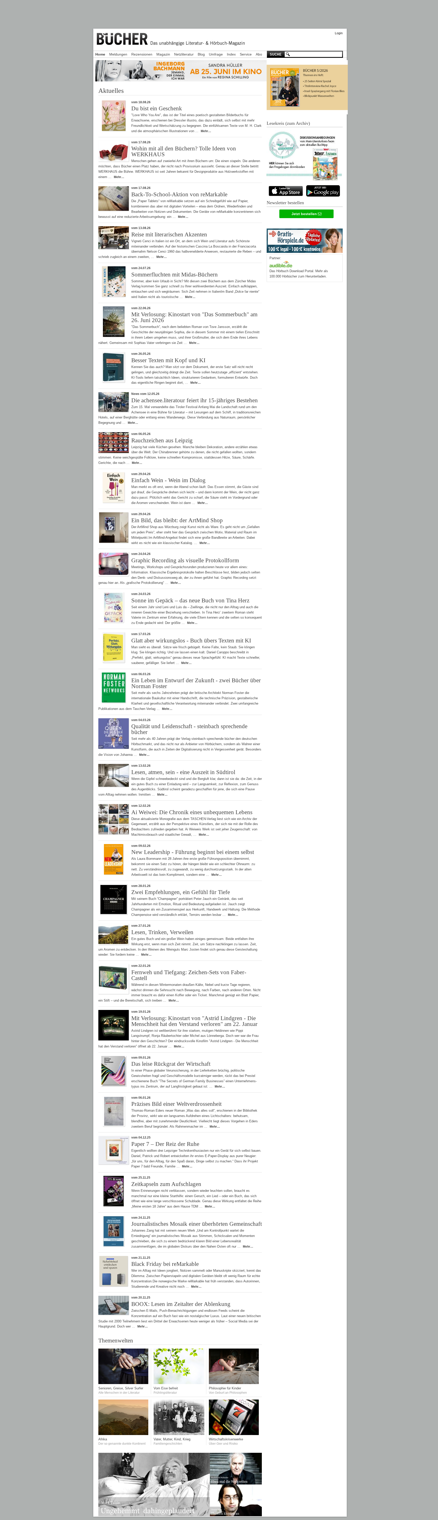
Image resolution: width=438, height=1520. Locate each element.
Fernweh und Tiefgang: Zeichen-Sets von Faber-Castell (188, 975)
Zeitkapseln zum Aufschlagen (166, 1184)
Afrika (102, 1439)
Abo (259, 54)
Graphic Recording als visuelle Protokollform (185, 560)
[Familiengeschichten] (179, 1434)
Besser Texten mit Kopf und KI (168, 360)
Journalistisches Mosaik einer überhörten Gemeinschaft (196, 1224)
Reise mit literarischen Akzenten (169, 234)
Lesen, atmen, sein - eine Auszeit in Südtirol (183, 772)
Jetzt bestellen (304, 214)
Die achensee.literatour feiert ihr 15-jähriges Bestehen (194, 400)
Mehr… (206, 131)
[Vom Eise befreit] (179, 1383)
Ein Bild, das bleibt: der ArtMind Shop (177, 520)
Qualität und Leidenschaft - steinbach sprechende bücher (189, 729)
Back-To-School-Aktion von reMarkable (179, 194)
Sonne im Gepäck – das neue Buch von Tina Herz (190, 600)
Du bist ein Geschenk (156, 108)
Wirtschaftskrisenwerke (226, 1439)
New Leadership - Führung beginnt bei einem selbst (192, 852)
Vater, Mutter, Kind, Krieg (172, 1439)
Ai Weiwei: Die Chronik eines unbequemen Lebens (191, 812)
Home (100, 54)
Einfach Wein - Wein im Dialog (168, 480)
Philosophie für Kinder (225, 1388)
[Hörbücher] (280, 264)
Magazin (163, 54)
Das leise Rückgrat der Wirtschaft (170, 1064)
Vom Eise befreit (166, 1388)
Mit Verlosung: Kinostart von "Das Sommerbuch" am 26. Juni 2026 (194, 317)
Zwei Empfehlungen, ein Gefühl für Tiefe (180, 892)
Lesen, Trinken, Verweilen (162, 932)
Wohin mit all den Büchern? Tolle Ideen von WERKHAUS (183, 151)
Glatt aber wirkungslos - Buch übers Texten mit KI (191, 640)
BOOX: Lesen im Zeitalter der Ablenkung (180, 1304)
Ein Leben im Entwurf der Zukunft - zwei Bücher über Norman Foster (196, 683)
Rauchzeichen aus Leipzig (162, 440)
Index (231, 54)
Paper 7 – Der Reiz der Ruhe (165, 1144)
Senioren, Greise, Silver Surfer (120, 1388)
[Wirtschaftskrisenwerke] (234, 1434)
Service (246, 54)
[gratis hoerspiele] (305, 239)
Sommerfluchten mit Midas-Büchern (174, 274)
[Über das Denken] (234, 1383)
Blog (201, 54)
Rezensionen (141, 54)
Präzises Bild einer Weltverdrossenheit (176, 1104)
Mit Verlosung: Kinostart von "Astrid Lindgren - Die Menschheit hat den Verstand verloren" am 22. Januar (194, 1021)
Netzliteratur (184, 54)
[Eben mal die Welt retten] (236, 1483)
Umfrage (216, 54)
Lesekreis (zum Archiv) (288, 123)
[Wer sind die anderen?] (123, 1434)
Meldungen (118, 54)
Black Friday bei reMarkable (165, 1264)
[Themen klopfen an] (236, 1515)
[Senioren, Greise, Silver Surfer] (123, 1383)
